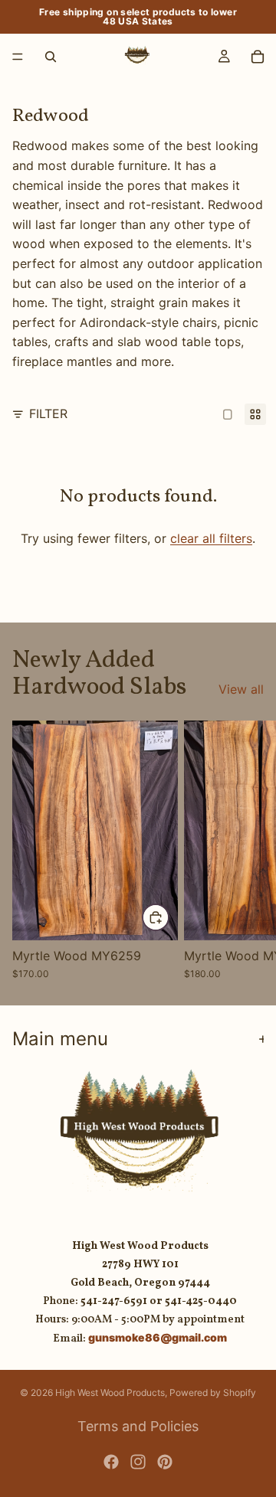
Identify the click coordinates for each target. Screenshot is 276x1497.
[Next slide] (247, 850)
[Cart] (257, 57)
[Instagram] (138, 1462)
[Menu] (17, 56)
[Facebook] (111, 1462)
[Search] (50, 57)
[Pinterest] (165, 1462)
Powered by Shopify (212, 1392)
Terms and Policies (138, 1426)
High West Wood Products (110, 1392)
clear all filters (211, 538)
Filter (48, 413)
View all (241, 689)
